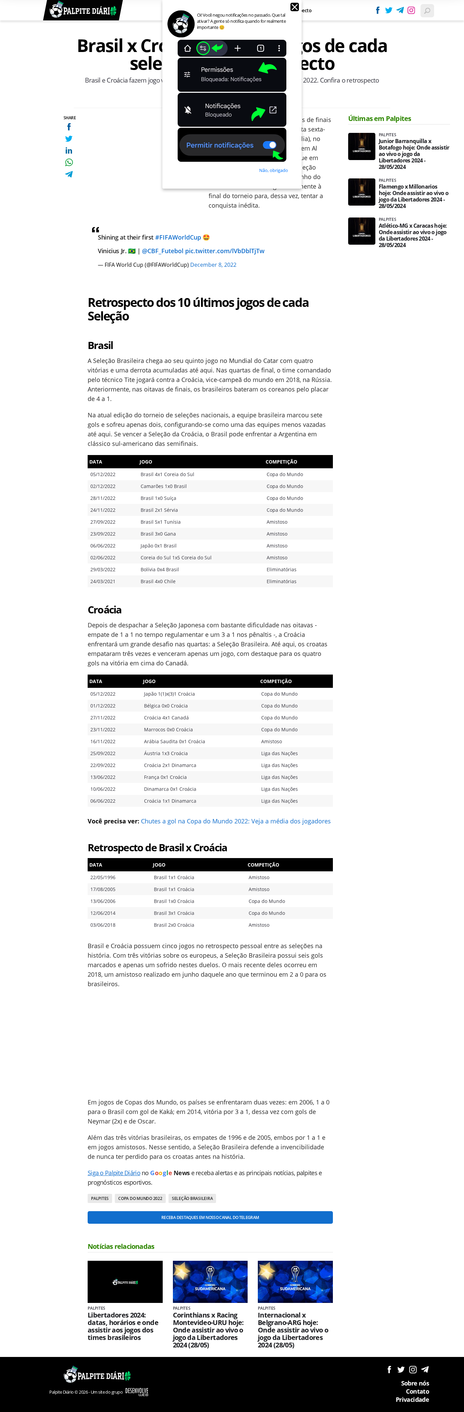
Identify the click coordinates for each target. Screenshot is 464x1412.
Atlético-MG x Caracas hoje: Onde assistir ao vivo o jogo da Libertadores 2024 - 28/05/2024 (413, 235)
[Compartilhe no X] (69, 138)
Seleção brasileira (192, 1198)
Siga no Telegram (425, 1369)
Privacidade (412, 1399)
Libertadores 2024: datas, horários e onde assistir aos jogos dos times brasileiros (123, 1326)
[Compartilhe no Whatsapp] (69, 162)
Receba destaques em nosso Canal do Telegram (210, 1217)
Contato (417, 1391)
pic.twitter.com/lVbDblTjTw (225, 251)
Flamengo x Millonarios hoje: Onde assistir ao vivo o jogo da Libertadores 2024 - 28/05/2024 (413, 196)
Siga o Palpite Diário (114, 1173)
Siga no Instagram (413, 1369)
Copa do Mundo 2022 (140, 1198)
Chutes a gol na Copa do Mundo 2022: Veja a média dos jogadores (236, 821)
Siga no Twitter (401, 1369)
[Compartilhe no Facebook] (69, 126)
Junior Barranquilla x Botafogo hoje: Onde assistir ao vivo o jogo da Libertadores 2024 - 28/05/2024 (414, 154)
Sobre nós (415, 1383)
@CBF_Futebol (162, 251)
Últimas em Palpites (379, 118)
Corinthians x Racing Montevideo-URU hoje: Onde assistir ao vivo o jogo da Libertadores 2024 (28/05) (208, 1330)
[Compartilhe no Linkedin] (69, 150)
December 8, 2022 (213, 264)
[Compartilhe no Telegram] (69, 174)
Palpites (100, 1198)
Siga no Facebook (389, 1369)
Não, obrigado (273, 170)
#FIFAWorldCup (178, 237)
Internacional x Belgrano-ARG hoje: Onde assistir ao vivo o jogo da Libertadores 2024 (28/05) (293, 1330)
